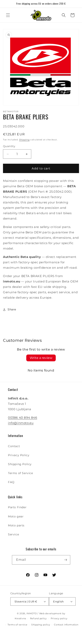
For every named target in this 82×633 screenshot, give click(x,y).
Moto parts (16, 525)
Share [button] (12, 309)
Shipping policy (40, 624)
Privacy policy (59, 618)
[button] (8, 15)
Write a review (41, 358)
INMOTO (31, 613)
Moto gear (15, 516)
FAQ (11, 482)
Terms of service (17, 624)
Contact (14, 446)
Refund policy (38, 618)
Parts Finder (17, 507)
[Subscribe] (65, 560)
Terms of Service (20, 473)
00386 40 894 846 (22, 417)
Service (13, 534)
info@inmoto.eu (20, 423)
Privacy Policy (18, 455)
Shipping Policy (20, 464)
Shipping (24, 139)
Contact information (66, 624)
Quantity (9, 146)
